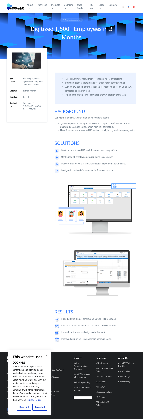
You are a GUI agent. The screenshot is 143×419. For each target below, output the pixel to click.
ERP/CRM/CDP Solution (102, 403)
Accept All (40, 407)
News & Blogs (124, 376)
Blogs (92, 7)
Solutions (68, 5)
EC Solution (101, 397)
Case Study (80, 7)
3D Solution (101, 382)
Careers (101, 7)
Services (42, 5)
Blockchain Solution (104, 392)
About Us (30, 7)
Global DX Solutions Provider (126, 364)
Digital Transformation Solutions (81, 366)
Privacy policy (124, 382)
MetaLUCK (100, 387)
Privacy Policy (34, 400)
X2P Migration (102, 363)
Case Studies (124, 371)
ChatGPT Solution (104, 376)
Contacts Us (113, 7)
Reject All (24, 407)
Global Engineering (82, 382)
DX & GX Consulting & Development (82, 375)
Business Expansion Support (82, 389)
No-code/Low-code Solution (104, 369)
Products (55, 5)
